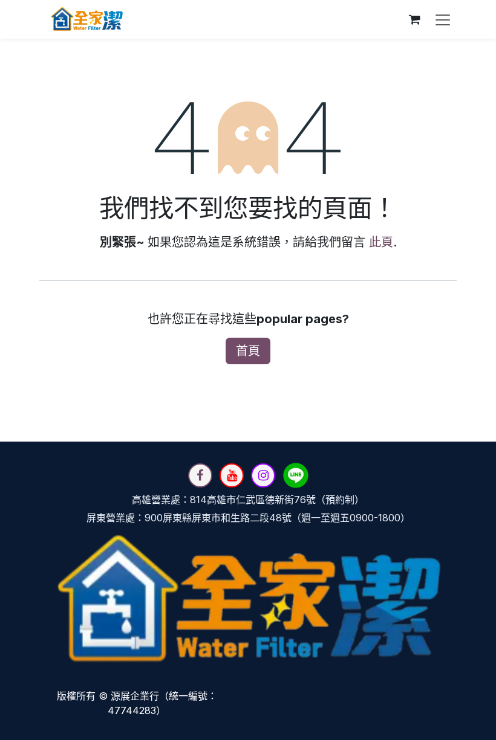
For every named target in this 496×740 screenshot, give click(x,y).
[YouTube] (232, 475)
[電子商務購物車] (414, 19)
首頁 (248, 351)
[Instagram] (263, 475)
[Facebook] (200, 475)
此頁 (381, 242)
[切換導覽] (443, 19)
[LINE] (295, 475)
